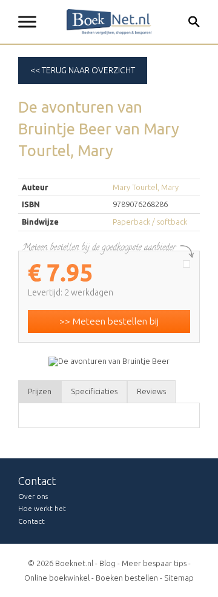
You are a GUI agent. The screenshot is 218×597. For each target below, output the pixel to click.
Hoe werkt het (42, 508)
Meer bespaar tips (154, 563)
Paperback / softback (150, 221)
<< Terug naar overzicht (82, 70)
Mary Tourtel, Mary (146, 187)
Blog (107, 563)
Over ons (33, 496)
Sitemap (179, 577)
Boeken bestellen (127, 577)
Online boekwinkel (57, 577)
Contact (31, 521)
